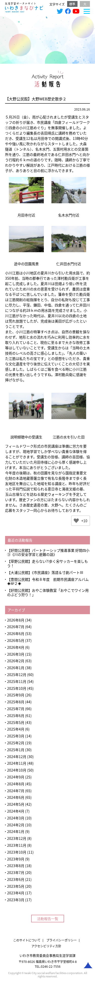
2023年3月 (15, 899)
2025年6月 (15, 715)
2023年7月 (15, 872)
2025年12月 (16, 674)
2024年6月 (15, 797)
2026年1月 (15, 667)
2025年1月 (15, 749)
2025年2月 (15, 742)
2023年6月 (15, 879)
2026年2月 (15, 660)
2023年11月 (16, 845)
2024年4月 (15, 811)
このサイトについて (27, 940)
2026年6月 (15, 633)
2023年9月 (15, 859)
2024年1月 (15, 831)
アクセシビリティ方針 (46, 946)
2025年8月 (15, 701)
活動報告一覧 (47, 918)
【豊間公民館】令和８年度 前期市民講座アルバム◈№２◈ (48, 581)
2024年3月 (15, 817)
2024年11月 (16, 763)
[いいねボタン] (76, 520)
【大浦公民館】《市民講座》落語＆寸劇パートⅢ (45, 572)
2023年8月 (15, 865)
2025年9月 (15, 694)
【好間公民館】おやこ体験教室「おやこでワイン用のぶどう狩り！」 (48, 592)
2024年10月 (16, 770)
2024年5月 (15, 804)
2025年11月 (16, 681)
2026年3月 (15, 654)
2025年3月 (15, 735)
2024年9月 (15, 776)
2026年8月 (15, 620)
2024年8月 (15, 783)
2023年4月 (15, 892)
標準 (72, 4)
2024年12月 (16, 756)
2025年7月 (15, 708)
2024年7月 (15, 790)
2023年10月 (16, 852)
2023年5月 (15, 886)
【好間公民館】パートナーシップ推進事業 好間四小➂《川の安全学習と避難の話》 (48, 552)
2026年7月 (15, 626)
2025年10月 (16, 688)
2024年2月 (15, 824)
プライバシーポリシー (61, 940)
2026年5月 (15, 640)
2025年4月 (15, 729)
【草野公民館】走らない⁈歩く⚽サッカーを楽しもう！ (47, 563)
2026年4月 (15, 647)
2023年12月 (16, 838)
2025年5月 (15, 722)
